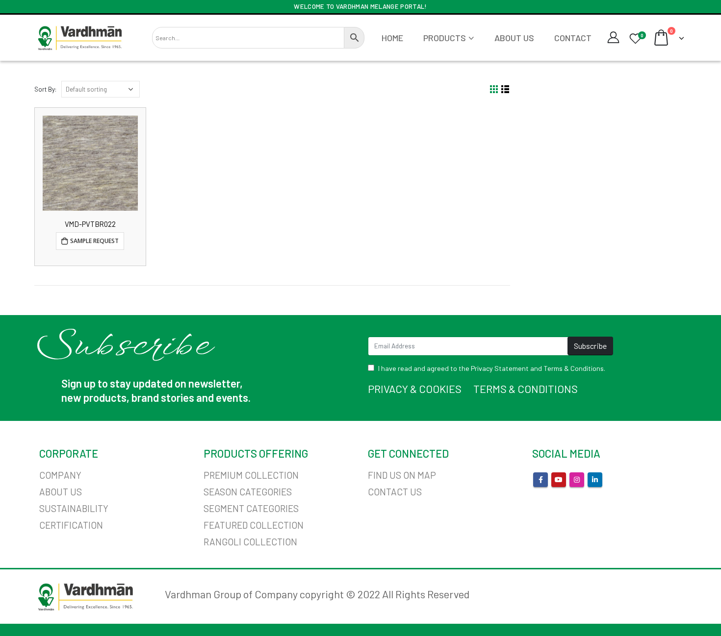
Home (392, 37)
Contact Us (395, 491)
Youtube (558, 479)
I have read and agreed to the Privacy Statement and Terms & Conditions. (491, 368)
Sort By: (45, 89)
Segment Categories (251, 508)
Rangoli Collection (250, 541)
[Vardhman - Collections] (80, 37)
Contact (573, 37)
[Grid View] (494, 89)
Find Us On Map (402, 475)
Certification (71, 525)
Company (60, 475)
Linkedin (595, 479)
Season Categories (248, 491)
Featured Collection (254, 525)
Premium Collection (251, 475)
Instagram (576, 479)
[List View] (505, 89)
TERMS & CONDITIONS (525, 388)
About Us (514, 37)
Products (444, 37)
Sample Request (94, 241)
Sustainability (73, 508)
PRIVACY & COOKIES (415, 388)
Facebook (540, 479)
